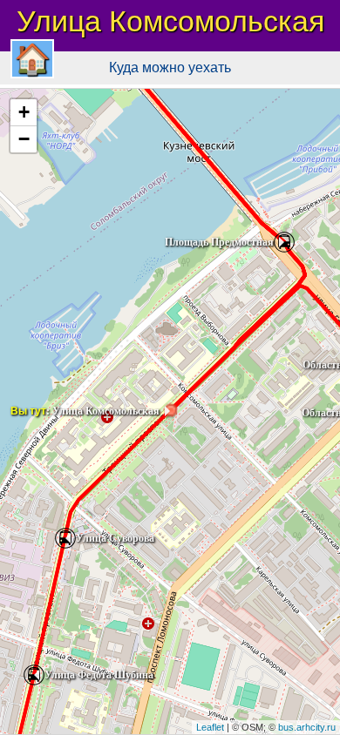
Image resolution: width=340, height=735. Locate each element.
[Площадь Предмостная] (284, 242)
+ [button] (24, 112)
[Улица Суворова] (65, 538)
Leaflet (210, 727)
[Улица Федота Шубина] (34, 674)
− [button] (24, 139)
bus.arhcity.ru (307, 727)
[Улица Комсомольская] (170, 411)
